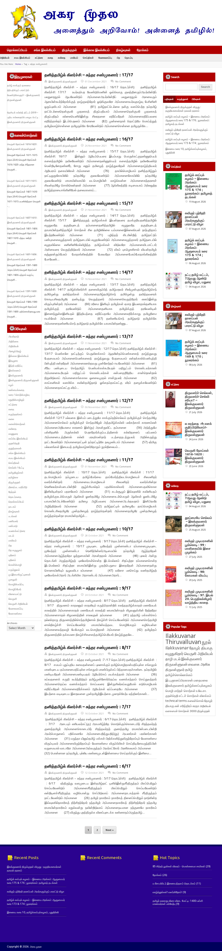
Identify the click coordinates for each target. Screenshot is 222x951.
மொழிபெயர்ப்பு (16, 584)
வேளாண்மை (15, 613)
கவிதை (61, 57)
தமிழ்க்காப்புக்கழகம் (198, 685)
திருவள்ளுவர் (174, 669)
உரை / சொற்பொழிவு (18, 395)
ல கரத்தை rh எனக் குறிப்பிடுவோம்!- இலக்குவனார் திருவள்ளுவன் (198, 429)
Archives (12, 623)
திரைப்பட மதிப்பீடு (17, 487)
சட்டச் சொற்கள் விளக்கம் (195, 696)
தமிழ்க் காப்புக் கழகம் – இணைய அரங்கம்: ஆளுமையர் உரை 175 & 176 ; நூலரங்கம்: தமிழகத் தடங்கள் (187, 120)
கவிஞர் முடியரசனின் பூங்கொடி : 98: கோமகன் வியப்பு (199, 571)
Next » (110, 830)
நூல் (206, 641)
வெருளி (12, 599)
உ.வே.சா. (201, 691)
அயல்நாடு (13, 336)
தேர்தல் (12, 492)
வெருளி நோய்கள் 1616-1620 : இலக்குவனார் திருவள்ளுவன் (197, 456)
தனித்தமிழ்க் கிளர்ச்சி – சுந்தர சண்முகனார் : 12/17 (88, 400)
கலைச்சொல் (196, 701)
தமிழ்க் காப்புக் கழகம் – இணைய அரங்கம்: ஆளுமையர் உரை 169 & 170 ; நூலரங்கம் (197, 351)
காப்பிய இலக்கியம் (18, 438)
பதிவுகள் (169, 99)
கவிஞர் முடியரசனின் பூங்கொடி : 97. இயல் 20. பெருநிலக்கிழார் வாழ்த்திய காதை (199, 597)
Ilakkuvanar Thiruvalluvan (183, 639)
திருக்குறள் (69, 50)
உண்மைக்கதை (16, 390)
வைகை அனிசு (199, 664)
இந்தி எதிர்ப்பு (15, 366)
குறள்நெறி (14, 443)
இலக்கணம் (14, 370)
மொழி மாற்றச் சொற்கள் (180, 691)
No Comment (123, 81)
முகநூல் (12, 579)
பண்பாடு (13, 526)
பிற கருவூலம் (15, 550)
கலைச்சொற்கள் (16, 424)
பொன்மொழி (15, 565)
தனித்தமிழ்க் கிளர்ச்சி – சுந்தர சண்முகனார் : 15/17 (88, 203)
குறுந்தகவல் (14, 448)
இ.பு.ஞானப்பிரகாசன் (179, 680)
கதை (50, 57)
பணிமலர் (13, 521)
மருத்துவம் (14, 570)
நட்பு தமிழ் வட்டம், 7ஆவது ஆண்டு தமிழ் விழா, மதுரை (198, 278)
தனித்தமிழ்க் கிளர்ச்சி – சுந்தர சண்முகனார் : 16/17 (88, 139)
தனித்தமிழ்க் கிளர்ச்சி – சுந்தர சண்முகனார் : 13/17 (88, 336)
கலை (11, 419)
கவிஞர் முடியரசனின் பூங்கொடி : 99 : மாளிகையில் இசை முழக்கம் (199, 546)
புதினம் (12, 555)
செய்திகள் (88, 57)
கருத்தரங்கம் (15, 414)
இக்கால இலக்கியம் (96, 50)
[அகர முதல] (110, 38)
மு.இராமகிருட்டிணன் (19, 574)
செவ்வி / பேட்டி (16, 467)
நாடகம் (12, 506)
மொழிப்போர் (14, 589)
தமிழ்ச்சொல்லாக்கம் (179, 675)
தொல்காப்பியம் (17, 50)
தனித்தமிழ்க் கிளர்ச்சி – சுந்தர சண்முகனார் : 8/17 (87, 647)
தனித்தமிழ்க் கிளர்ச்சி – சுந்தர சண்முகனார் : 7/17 (87, 706)
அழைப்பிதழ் (14, 351)
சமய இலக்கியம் (22, 57)
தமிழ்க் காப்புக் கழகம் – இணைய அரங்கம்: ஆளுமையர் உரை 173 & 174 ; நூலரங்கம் (187, 141)
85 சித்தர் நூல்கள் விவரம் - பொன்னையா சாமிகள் (179, 866)
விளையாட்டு (15, 594)
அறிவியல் (4, 57)
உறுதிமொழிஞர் (16, 400)
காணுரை (13, 434)
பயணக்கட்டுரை (16, 531)
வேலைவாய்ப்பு (105, 57)
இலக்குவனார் (15, 375)
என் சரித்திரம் (183, 706)
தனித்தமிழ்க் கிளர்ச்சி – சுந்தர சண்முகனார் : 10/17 (88, 528)
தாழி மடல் (173, 658)
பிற (118, 57)
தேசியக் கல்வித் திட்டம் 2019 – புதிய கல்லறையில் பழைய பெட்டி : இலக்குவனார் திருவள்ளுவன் (23, 117)
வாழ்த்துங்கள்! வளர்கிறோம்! (167, 892)
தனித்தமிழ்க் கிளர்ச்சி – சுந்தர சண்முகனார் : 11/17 (88, 459)
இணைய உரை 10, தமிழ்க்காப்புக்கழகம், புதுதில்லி (33, 912)
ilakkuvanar (177, 648)
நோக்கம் (143, 50)
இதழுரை (13, 361)
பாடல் (11, 536)
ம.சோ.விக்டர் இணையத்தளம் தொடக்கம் (174, 883)
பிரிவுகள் (196, 99)
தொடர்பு (129, 57)
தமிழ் (189, 669)
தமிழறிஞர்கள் (15, 472)
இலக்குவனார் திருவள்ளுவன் (63, 81)
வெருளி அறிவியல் (18, 604)
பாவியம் (74, 57)
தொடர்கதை (14, 497)
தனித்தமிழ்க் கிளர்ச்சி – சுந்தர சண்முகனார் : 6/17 (87, 766)
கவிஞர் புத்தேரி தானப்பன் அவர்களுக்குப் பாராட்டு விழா (195, 218)
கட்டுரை (39, 57)
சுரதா (196, 706)
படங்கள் (12, 516)
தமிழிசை (13, 477)
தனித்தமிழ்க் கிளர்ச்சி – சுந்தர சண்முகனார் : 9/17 (87, 588)
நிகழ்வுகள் (123, 50)
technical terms (176, 701)
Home (18, 64)
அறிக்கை (13, 341)
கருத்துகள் (182, 99)
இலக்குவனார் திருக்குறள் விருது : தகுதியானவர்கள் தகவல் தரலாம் (183, 109)
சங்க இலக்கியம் (45, 50)
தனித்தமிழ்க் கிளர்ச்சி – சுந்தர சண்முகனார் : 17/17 (88, 74)
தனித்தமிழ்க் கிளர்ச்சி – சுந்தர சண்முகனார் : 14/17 (88, 272)
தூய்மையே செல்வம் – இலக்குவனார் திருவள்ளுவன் (198, 521)
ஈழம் (10, 385)
